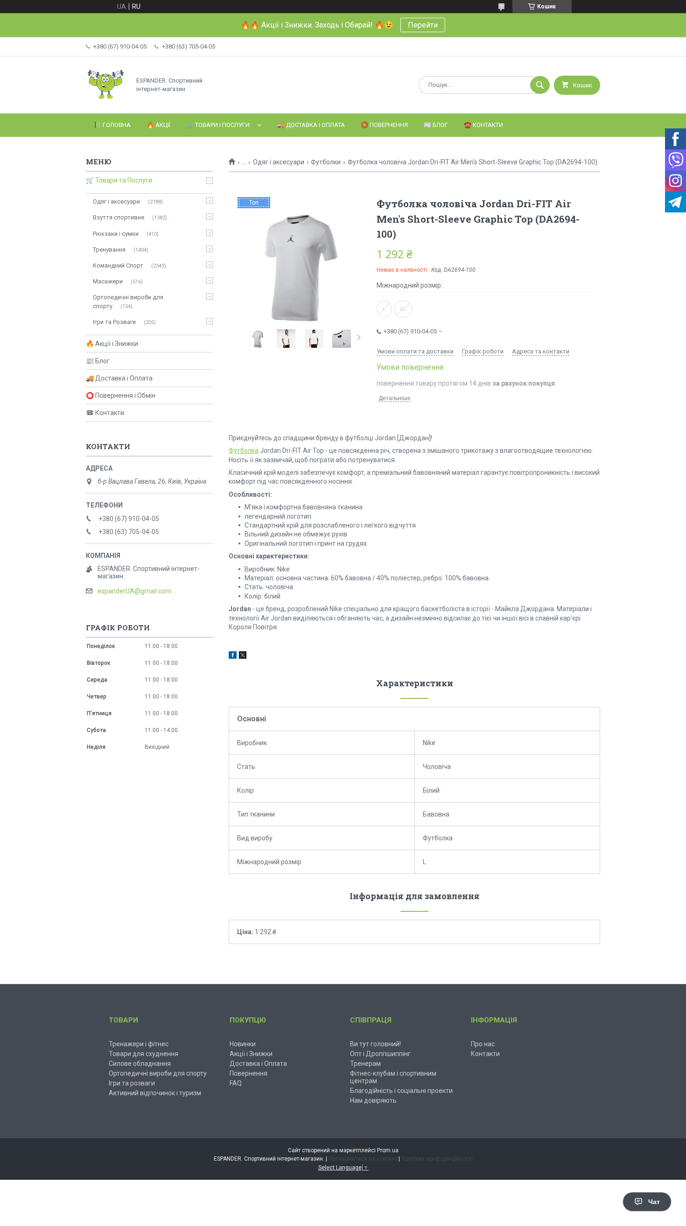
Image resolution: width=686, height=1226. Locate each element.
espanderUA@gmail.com (134, 591)
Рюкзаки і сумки (116, 233)
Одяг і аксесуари (278, 162)
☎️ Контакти (483, 124)
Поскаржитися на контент (363, 1159)
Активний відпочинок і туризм (155, 1093)
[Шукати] (540, 85)
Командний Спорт (118, 265)
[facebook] (233, 656)
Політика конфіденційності (437, 1159)
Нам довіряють (373, 1100)
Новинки (243, 1044)
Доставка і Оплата (258, 1063)
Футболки (326, 162)
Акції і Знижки (251, 1053)
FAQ (236, 1083)
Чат (654, 1201)
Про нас (483, 1044)
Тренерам (365, 1063)
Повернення (248, 1073)
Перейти (423, 25)
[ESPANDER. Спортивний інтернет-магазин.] (106, 102)
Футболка (244, 450)
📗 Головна (112, 124)
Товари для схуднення (143, 1053)
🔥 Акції (158, 124)
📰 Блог (436, 124)
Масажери (108, 281)
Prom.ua (388, 1150)
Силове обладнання (140, 1063)
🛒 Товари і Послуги (218, 124)
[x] (242, 656)
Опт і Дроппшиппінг (380, 1053)
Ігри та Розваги (114, 321)
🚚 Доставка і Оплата (311, 124)
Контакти (485, 1053)
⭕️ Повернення (384, 124)
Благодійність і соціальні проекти (401, 1090)
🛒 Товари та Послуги (119, 180)
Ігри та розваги (132, 1083)
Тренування (109, 249)
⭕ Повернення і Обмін (120, 395)
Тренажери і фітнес (138, 1044)
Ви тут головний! (375, 1044)
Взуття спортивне (118, 217)
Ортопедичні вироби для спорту (128, 301)
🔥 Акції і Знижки (112, 343)
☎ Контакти (105, 412)
